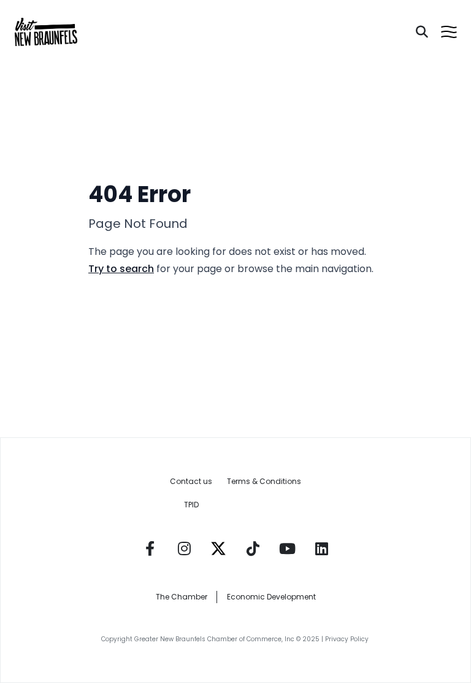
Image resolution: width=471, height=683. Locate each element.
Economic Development (271, 596)
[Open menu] (449, 32)
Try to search (121, 269)
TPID (191, 504)
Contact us (191, 481)
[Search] (422, 32)
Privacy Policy (347, 639)
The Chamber (181, 596)
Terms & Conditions (264, 481)
